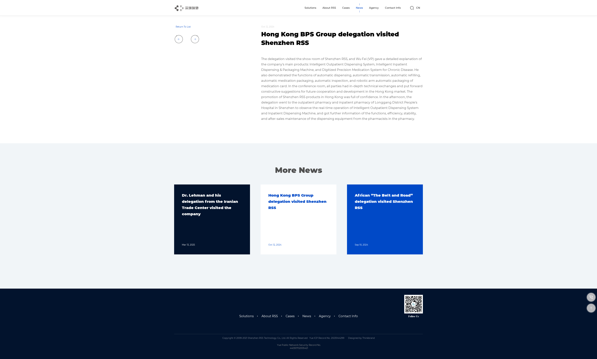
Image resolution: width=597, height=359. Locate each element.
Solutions (246, 316)
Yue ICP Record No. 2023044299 (326, 338)
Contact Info (348, 316)
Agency (325, 316)
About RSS (269, 316)
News (306, 316)
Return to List (183, 26)
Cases (290, 316)
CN (418, 7)
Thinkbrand (368, 338)
